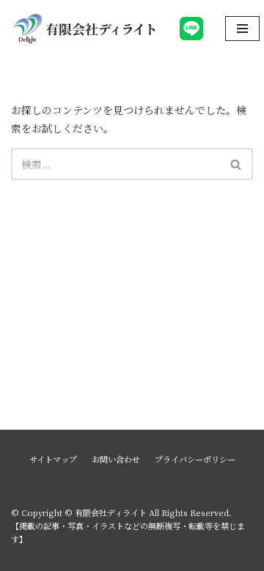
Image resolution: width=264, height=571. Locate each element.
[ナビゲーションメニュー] (242, 28)
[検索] (236, 164)
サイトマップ (53, 459)
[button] (235, 164)
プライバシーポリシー (195, 459)
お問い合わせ (116, 459)
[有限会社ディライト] (84, 28)
